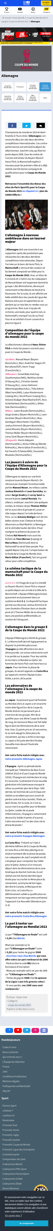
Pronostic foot (10, 1125)
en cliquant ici (30, 191)
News (45, 98)
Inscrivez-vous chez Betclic (21, 956)
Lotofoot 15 (8, 1115)
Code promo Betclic (13, 1164)
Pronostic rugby (11, 1135)
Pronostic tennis (11, 1130)
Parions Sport (9, 1106)
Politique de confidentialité (16, 1086)
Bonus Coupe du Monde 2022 (20, 98)
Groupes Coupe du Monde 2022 (33, 87)
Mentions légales (11, 1081)
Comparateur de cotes (14, 1159)
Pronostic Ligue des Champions (19, 1149)
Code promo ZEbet (12, 1184)
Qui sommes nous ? (12, 1057)
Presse (6, 1066)
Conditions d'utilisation (14, 1076)
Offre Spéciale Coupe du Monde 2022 (33, 98)
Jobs (5, 1071)
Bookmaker (8, 1120)
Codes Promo (9, 1047)
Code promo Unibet (13, 1179)
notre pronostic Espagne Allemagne (25, 836)
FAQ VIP (6, 1091)
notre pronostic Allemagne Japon (23, 759)
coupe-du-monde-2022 (19, 1005)
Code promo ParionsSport (16, 1174)
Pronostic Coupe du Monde (16, 1144)
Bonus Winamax (11, 1188)
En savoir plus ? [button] (13, 1215)
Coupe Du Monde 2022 (8, 87)
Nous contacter (10, 1052)
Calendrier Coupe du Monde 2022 (8, 98)
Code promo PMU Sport (15, 1169)
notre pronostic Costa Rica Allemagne (26, 916)
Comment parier (11, 1154)
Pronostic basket (11, 1140)
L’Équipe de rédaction (14, 1062)
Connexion (46, 3)
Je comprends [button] (26, 1223)
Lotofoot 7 (8, 1110)
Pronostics (20, 87)
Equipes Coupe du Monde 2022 (45, 87)
